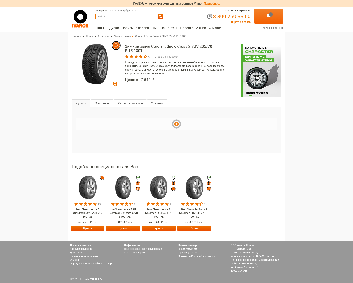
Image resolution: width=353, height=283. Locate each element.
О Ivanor (215, 28)
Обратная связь (241, 22)
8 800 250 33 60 (187, 248)
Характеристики (130, 103)
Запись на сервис (135, 28)
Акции (201, 28)
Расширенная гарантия (84, 256)
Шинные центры (164, 28)
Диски (114, 28)
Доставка (76, 252)
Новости (186, 28)
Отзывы (157, 103)
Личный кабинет (273, 27)
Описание (102, 103)
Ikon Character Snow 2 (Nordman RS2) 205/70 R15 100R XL (194, 213)
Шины (101, 28)
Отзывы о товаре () (167, 56)
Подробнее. (212, 3)
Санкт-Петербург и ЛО (123, 10)
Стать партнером (134, 252)
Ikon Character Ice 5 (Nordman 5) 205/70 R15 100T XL (87, 213)
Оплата (74, 259)
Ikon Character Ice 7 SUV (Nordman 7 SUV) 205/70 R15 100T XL (123, 213)
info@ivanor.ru (239, 270)
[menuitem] (101, 28)
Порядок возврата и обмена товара (91, 263)
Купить (81, 103)
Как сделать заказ (81, 248)
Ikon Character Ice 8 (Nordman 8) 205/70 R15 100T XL (158, 213)
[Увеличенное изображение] (95, 63)
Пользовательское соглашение (143, 248)
